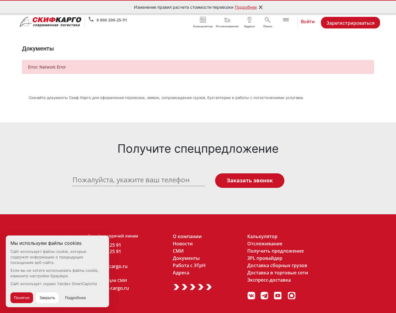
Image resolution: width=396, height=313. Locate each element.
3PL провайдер (264, 258)
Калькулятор (262, 236)
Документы (186, 258)
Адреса (181, 272)
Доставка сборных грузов (277, 265)
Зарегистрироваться (350, 23)
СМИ (178, 251)
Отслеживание (264, 243)
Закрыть (47, 297)
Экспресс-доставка (269, 280)
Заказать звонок (250, 180)
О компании (187, 236)
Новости (183, 243)
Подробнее (246, 7)
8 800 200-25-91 (112, 18)
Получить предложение (275, 251)
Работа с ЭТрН (189, 265)
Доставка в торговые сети (277, 272)
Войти (308, 21)
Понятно (22, 297)
